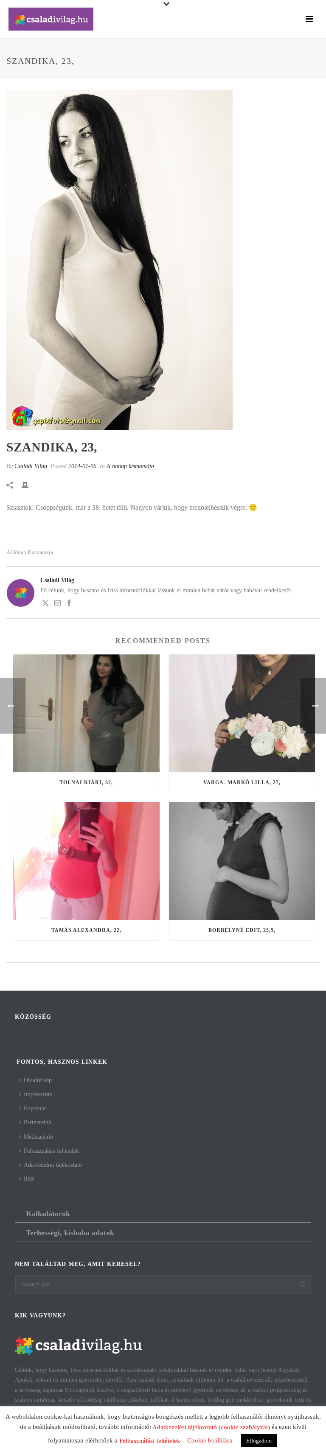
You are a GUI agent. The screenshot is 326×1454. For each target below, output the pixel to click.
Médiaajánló (38, 1137)
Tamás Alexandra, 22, (86, 930)
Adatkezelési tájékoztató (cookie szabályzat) (211, 1427)
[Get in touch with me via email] (57, 604)
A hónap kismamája (130, 466)
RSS (29, 1179)
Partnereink (37, 1122)
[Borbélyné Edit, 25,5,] (242, 861)
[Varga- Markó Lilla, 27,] (242, 713)
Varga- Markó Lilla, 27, (242, 783)
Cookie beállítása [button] (210, 1440)
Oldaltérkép (38, 1080)
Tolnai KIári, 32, (86, 783)
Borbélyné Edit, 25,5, (241, 930)
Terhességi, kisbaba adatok (70, 1232)
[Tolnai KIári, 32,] (86, 713)
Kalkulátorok (48, 1213)
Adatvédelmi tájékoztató (53, 1165)
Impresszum (38, 1094)
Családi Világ (30, 466)
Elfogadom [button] (259, 1440)
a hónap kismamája (29, 552)
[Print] (29, 484)
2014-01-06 (82, 466)
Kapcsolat (35, 1108)
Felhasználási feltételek (51, 1151)
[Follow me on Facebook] (69, 604)
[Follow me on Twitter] (45, 604)
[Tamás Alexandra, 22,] (86, 861)
